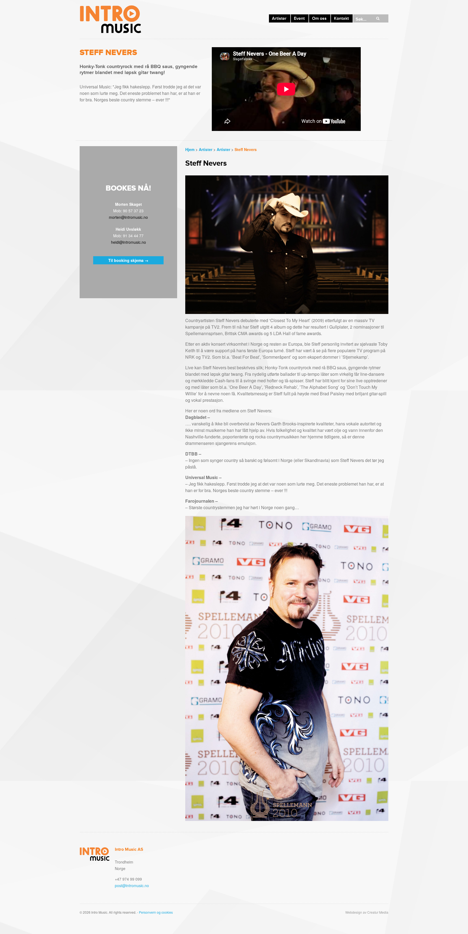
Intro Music (110, 19)
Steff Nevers (246, 149)
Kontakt (341, 18)
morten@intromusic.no (128, 217)
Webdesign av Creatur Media (366, 912)
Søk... (361, 19)
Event (299, 18)
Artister (279, 18)
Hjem (189, 149)
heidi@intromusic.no (128, 242)
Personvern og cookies (156, 912)
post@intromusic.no (132, 885)
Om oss (319, 18)
